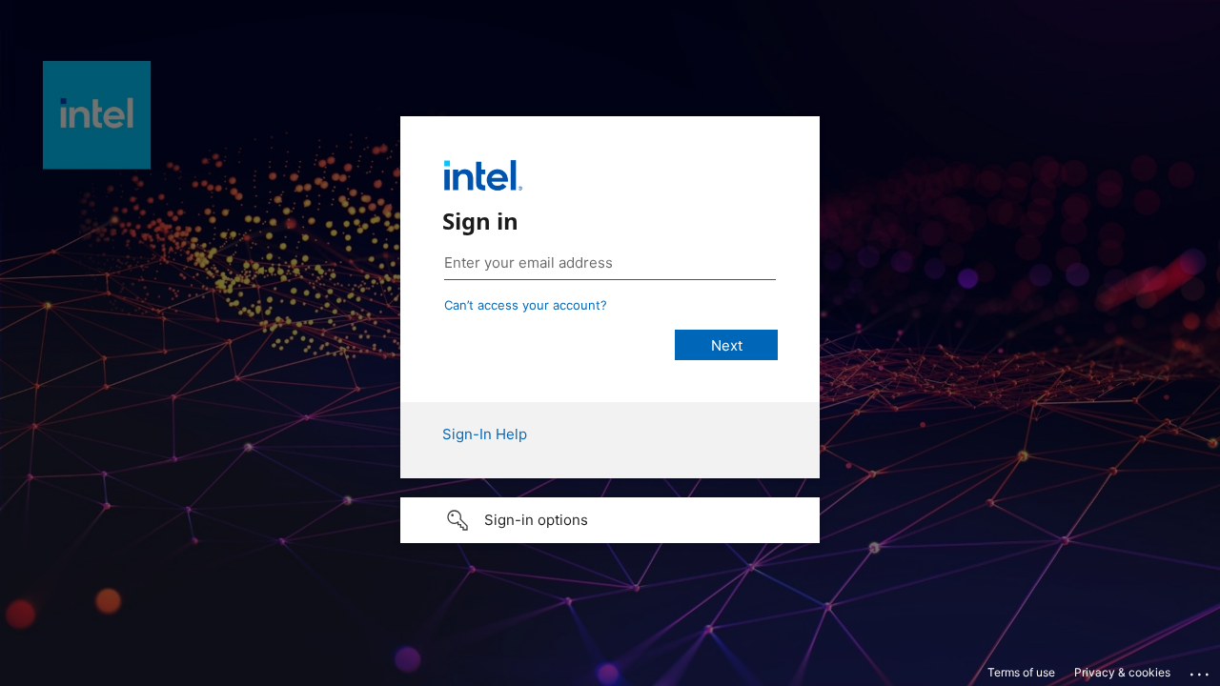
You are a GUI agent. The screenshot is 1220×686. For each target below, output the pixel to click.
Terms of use (1021, 672)
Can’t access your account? (525, 305)
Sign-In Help (484, 434)
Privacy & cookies (1122, 672)
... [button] (1201, 669)
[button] (610, 520)
